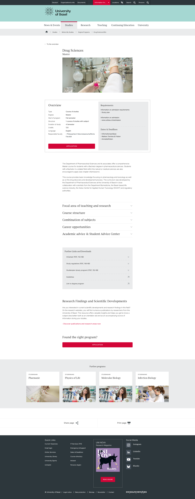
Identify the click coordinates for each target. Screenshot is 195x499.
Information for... (100, 2)
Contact (111, 492)
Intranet (73, 461)
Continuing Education (122, 25)
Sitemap (91, 492)
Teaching (102, 25)
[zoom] (97, 75)
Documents (81, 2)
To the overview (51, 44)
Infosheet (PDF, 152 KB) (75, 257)
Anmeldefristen (107, 139)
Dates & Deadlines (76, 452)
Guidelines (70, 277)
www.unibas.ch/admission (111, 120)
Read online (108, 479)
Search (128, 3)
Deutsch (55, 2)
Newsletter (101, 492)
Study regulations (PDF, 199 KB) (78, 263)
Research (85, 25)
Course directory (76, 456)
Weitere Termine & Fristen (111, 136)
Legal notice (67, 492)
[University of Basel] (58, 11)
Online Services (50, 452)
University (143, 25)
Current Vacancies (51, 444)
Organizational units (68, 2)
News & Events (52, 25)
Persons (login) (75, 465)
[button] (131, 205)
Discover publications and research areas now (82, 324)
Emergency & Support (78, 448)
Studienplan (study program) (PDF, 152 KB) (82, 270)
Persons (140, 3)
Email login (48, 448)
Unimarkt (48, 465)
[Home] (46, 32)
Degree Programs (84, 32)
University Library (51, 456)
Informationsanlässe (109, 134)
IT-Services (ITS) (76, 444)
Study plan (106, 112)
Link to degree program (75, 284)
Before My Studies (68, 32)
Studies (69, 25)
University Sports (51, 461)
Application (71, 146)
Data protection (80, 492)
